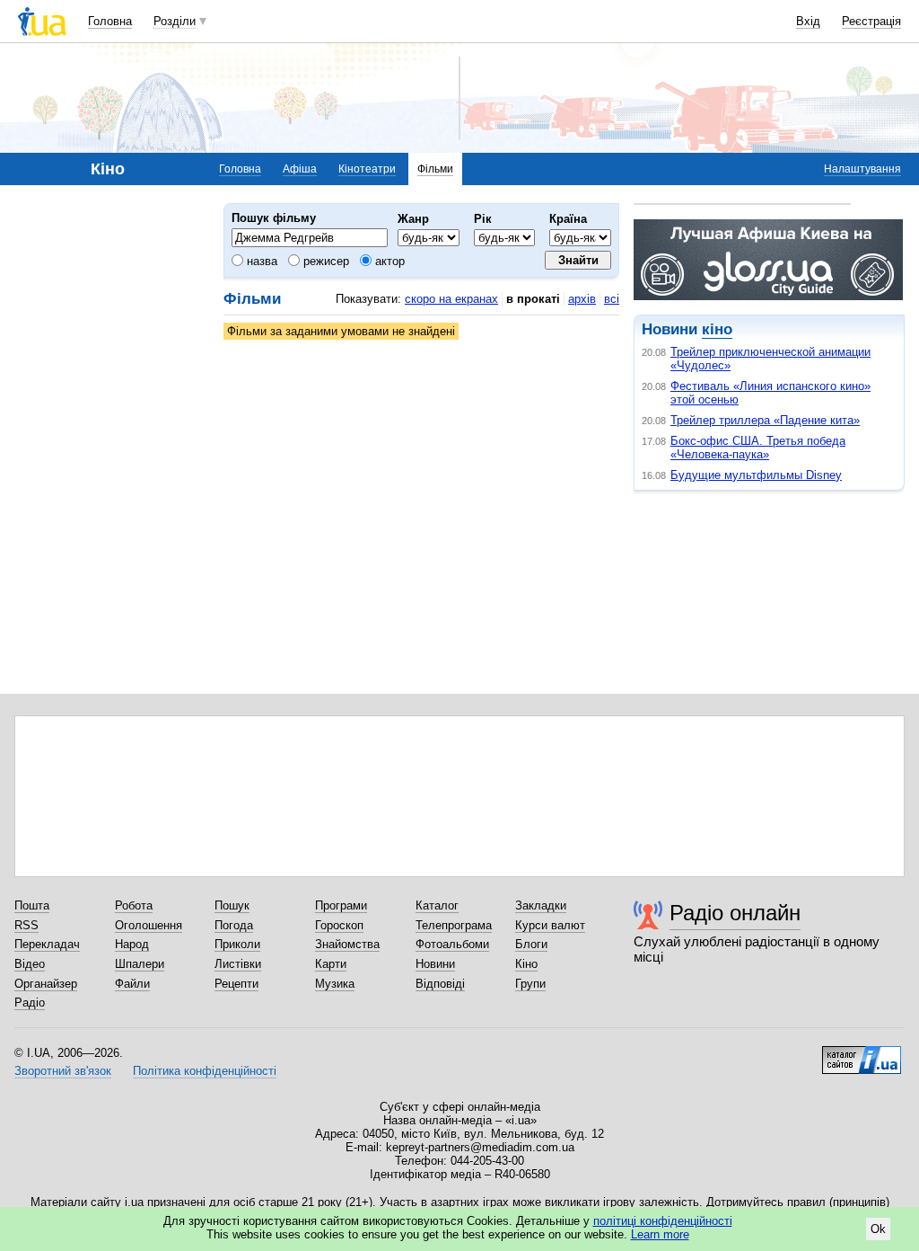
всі (611, 299)
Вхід (808, 21)
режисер (324, 261)
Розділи (174, 21)
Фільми (435, 169)
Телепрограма (454, 925)
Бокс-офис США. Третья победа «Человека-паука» (757, 447)
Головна (110, 21)
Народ (132, 944)
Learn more (660, 1234)
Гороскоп (339, 925)
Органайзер (45, 983)
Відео (29, 964)
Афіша (300, 169)
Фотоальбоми (452, 944)
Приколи (237, 944)
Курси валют (550, 925)
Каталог (437, 905)
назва (260, 261)
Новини (435, 964)
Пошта (31, 905)
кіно (717, 329)
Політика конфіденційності (204, 1071)
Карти (330, 964)
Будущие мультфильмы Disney (756, 475)
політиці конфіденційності (662, 1221)
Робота (134, 905)
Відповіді (440, 983)
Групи (530, 983)
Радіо (29, 1002)
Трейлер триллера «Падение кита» (765, 420)
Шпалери (139, 964)
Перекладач (47, 944)
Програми (341, 905)
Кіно (526, 964)
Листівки (237, 964)
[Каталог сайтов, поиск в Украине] (861, 1053)
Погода (233, 925)
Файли (132, 983)
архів (582, 299)
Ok (878, 1229)
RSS (26, 925)
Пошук (231, 905)
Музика (334, 983)
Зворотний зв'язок (62, 1071)
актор (388, 261)
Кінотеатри (367, 169)
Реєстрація (871, 21)
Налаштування (862, 169)
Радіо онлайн (735, 913)
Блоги (531, 944)
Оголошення (148, 925)
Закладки (540, 905)
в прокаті (533, 299)
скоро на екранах (451, 299)
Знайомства (347, 944)
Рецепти (236, 983)
